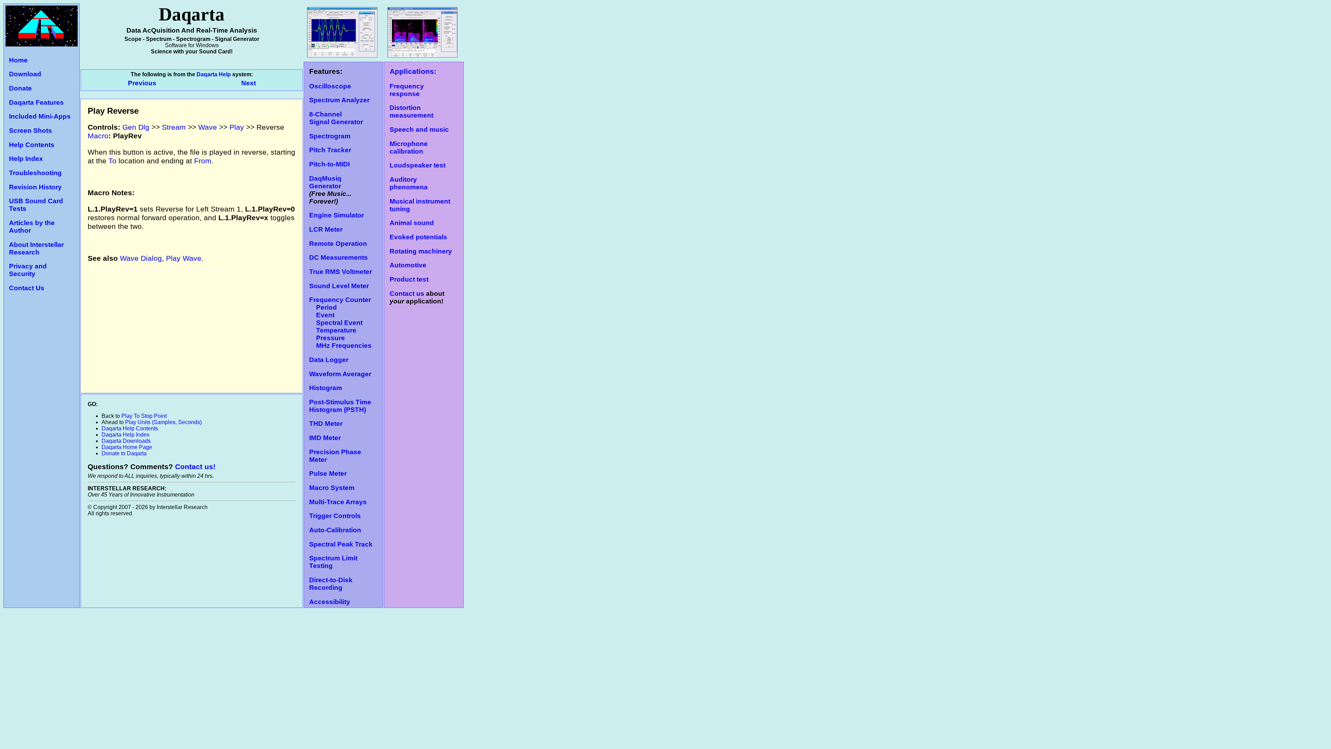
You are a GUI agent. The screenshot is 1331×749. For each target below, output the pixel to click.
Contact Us (26, 288)
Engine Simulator (336, 215)
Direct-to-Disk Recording (331, 583)
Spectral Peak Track (341, 544)
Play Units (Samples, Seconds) (163, 422)
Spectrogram (329, 136)
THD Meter (325, 423)
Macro (98, 136)
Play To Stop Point (144, 416)
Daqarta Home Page (127, 447)
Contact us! (195, 467)
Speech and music (419, 129)
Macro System (332, 487)
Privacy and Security (28, 269)
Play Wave (183, 258)
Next (248, 83)
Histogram (325, 387)
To (112, 161)
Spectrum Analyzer (339, 100)
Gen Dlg (135, 127)
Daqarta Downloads (126, 441)
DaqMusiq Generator (325, 182)
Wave (207, 127)
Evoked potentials (418, 237)
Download (25, 74)
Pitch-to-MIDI (329, 164)
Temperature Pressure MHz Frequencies (340, 338)
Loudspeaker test (417, 165)
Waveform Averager (340, 374)
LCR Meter (325, 229)
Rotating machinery (421, 251)
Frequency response (407, 90)
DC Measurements (338, 257)
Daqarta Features (36, 102)
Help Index (26, 158)
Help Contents (31, 144)
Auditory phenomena (409, 183)
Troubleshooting (35, 173)
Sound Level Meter (339, 286)
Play (236, 127)
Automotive (408, 265)
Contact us (407, 293)
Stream (174, 127)
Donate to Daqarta (124, 453)
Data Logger (328, 359)
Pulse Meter (328, 473)
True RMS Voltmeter (340, 271)
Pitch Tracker (330, 150)
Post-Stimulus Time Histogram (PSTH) (340, 405)
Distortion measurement (411, 111)
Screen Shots (30, 130)
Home (18, 60)
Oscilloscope (330, 86)
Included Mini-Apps (40, 116)
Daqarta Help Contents (130, 428)
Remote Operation (338, 243)
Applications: (413, 71)
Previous (143, 83)
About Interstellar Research (36, 248)
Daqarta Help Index (125, 435)
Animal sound (412, 222)
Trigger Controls (335, 515)
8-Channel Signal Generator (336, 118)
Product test (409, 279)
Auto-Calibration (335, 530)
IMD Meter (325, 437)
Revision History (35, 187)
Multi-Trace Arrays (338, 502)
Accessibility (329, 601)
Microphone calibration (409, 147)
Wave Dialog (141, 258)
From (202, 161)
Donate (20, 88)
